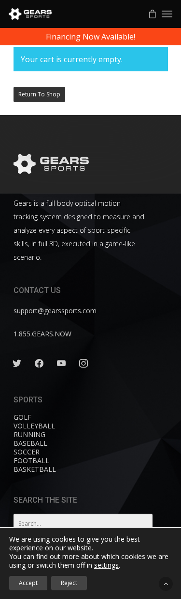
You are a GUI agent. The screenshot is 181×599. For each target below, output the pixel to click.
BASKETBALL (35, 469)
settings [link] (106, 565)
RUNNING (29, 434)
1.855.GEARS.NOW (42, 333)
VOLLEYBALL (34, 425)
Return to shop (39, 94)
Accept (28, 583)
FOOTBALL (31, 460)
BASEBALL (30, 443)
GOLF (22, 417)
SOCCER (27, 451)
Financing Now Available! (90, 36)
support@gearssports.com (55, 310)
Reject (69, 583)
